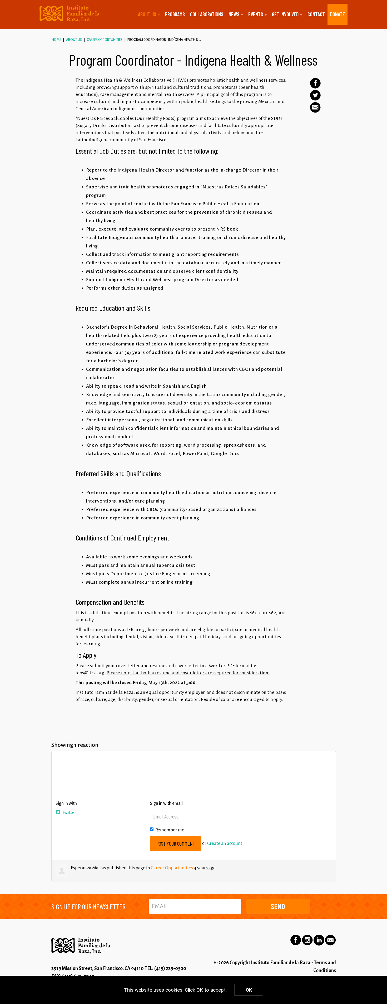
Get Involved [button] (286, 14)
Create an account (224, 843)
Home (56, 40)
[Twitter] (315, 95)
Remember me (169, 829)
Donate (337, 14)
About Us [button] (147, 14)
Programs (175, 14)
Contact (316, 14)
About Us (74, 40)
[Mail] (315, 107)
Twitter (68, 812)
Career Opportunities (104, 40)
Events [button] (256, 14)
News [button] (234, 14)
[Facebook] (315, 83)
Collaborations (206, 14)
